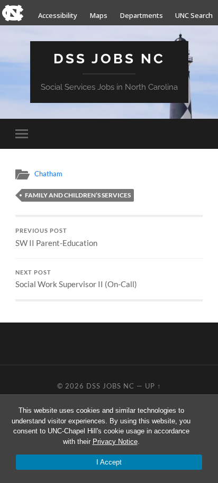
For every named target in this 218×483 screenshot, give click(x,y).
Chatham (48, 173)
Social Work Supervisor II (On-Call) (76, 279)
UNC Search (194, 15)
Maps (98, 15)
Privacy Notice (115, 442)
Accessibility (57, 15)
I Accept (109, 462)
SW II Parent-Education (56, 238)
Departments (141, 15)
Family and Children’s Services (78, 195)
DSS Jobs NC (109, 58)
